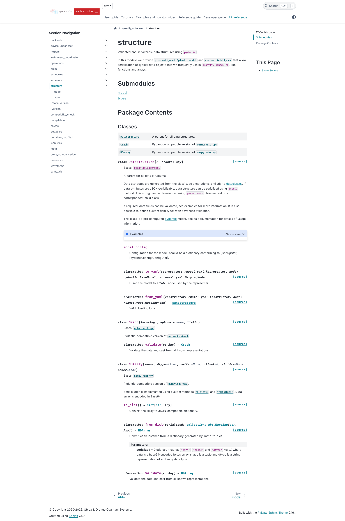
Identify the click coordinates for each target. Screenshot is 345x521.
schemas (56, 80)
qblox (54, 68)
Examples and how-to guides (156, 17)
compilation (58, 120)
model (57, 91)
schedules (57, 74)
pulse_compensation (63, 154)
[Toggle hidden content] (236, 234)
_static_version (59, 102)
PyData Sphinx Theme (273, 512)
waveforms (57, 165)
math (54, 148)
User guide (111, 17)
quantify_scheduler (133, 28)
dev (106, 6)
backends (57, 40)
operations (57, 63)
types (57, 97)
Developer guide (214, 17)
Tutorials (127, 17)
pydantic (171, 218)
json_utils (56, 142)
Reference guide (189, 17)
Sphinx (73, 516)
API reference (238, 17)
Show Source (270, 70)
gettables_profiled (62, 137)
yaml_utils (57, 171)
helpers (55, 51)
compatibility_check (63, 114)
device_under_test (62, 45)
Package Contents (267, 43)
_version (56, 108)
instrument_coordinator (65, 57)
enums (55, 125)
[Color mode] (294, 17)
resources (57, 160)
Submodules (264, 37)
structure (56, 85)
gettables (56, 131)
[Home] (115, 28)
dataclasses (234, 183)
